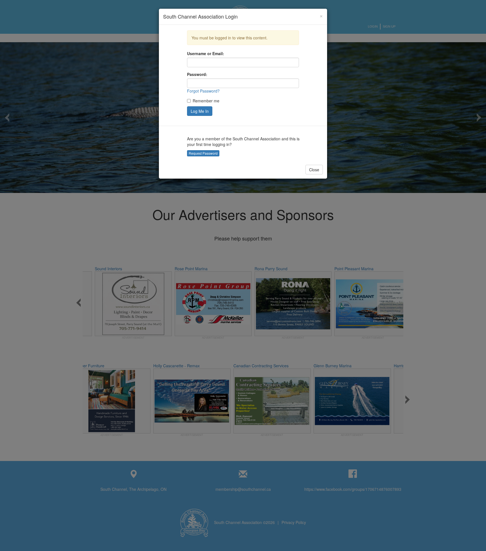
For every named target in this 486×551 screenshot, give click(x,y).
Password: (197, 74)
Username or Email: (205, 53)
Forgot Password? (203, 91)
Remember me (206, 101)
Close (314, 169)
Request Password (203, 153)
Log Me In (200, 111)
